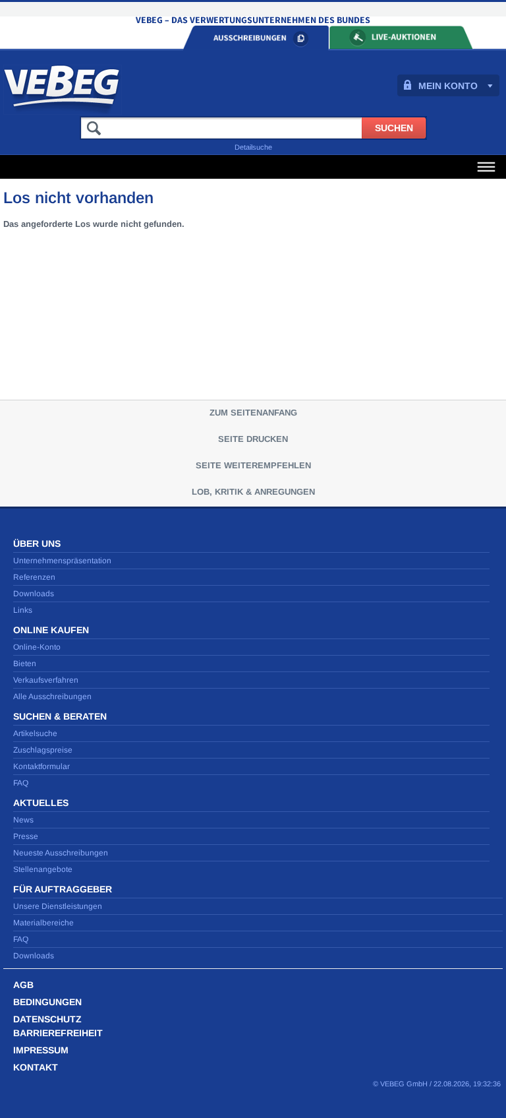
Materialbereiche (43, 922)
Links (22, 610)
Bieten (24, 663)
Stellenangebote (42, 869)
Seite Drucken (253, 439)
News (23, 819)
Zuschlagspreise (42, 750)
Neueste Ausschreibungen (60, 852)
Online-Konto (37, 647)
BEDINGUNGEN (47, 1002)
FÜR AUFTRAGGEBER (62, 889)
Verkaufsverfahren (45, 680)
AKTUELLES (41, 802)
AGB (23, 984)
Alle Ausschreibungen (52, 696)
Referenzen (34, 577)
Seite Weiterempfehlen (253, 465)
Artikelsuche (35, 733)
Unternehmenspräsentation (62, 560)
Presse (25, 836)
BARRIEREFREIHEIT (58, 1033)
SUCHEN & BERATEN (60, 716)
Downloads (33, 593)
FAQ (20, 783)
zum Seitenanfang (253, 413)
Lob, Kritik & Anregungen (253, 492)
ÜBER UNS (37, 543)
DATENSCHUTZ (47, 1019)
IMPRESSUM (41, 1050)
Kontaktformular (41, 766)
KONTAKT (35, 1067)
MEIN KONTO (448, 85)
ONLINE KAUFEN (51, 630)
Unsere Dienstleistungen (57, 906)
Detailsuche (253, 147)
